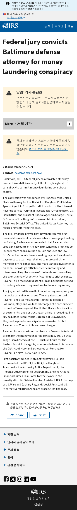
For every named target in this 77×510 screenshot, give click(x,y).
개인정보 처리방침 (38, 498)
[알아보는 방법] (38, 16)
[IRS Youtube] (33, 478)
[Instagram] (19, 478)
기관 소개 (13, 434)
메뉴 (70, 26)
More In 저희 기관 (18, 123)
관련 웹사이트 (16, 465)
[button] (59, 26)
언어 (10, 457)
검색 (47, 26)
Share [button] (20, 415)
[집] (10, 25)
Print (42, 415)
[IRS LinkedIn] (26, 478)
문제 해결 (13, 450)
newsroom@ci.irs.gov (28, 173)
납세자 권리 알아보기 (20, 442)
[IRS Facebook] (6, 478)
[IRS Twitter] (13, 478)
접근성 (38, 504)
